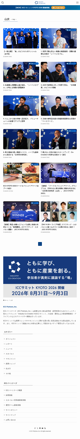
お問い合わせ (11, 420)
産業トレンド (11, 363)
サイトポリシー (11, 410)
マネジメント (11, 358)
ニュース (9, 349)
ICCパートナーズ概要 (14, 390)
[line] (40, 428)
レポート (9, 344)
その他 (8, 373)
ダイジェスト (11, 339)
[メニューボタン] (77, 2)
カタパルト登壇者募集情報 (16, 400)
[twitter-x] (37, 428)
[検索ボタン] (2, 2)
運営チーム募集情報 (13, 405)
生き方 (8, 368)
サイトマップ (11, 415)
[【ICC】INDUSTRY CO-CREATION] (40, 2)
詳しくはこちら (58, 7)
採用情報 (9, 395)
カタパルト (10, 353)
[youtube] (42, 428)
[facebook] (35, 428)
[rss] (45, 428)
